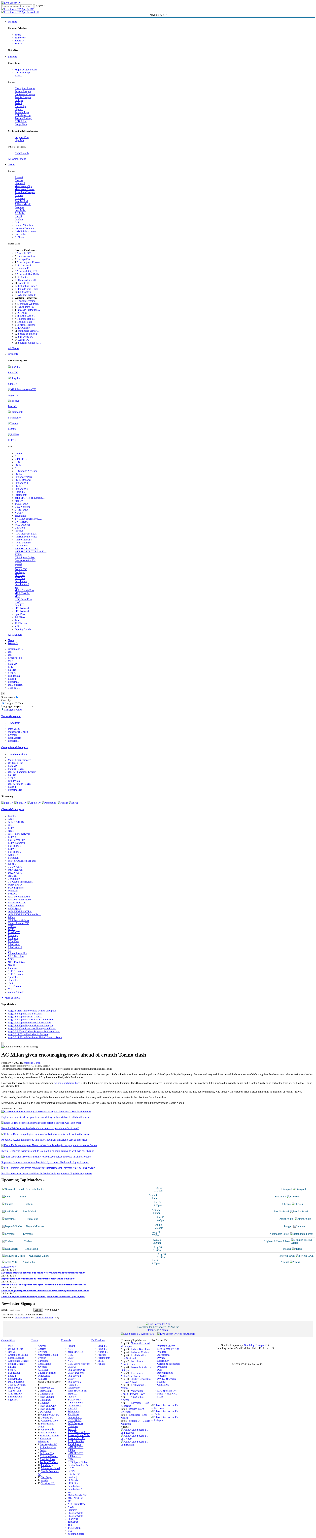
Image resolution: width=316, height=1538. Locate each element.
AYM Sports (21, 545)
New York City (48, 1405)
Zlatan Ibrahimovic (20, 1065)
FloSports (20, 575)
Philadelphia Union (28, 289)
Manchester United (25, 189)
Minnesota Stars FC (28, 330)
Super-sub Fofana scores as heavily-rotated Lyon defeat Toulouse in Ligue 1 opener (43, 1296)
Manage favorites (13, 709)
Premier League (23, 97)
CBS (17, 462)
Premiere (19, 605)
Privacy (161, 1357)
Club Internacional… (28, 256)
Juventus (19, 207)
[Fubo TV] (7, 802)
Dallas (43, 1450)
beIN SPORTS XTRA (26, 548)
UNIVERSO (21, 521)
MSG (17, 596)
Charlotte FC (23, 268)
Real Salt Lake (24, 321)
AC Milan (20, 213)
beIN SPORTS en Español (22, 860)
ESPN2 (19, 474)
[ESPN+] (74, 802)
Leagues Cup (22, 137)
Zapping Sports (23, 629)
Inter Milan (20, 210)
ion (16, 587)
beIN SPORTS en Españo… (30, 497)
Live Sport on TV (166, 1390)
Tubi (17, 620)
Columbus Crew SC (28, 286)
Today (18, 34)
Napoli (18, 216)
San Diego (46, 1477)
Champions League (25, 88)
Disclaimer (163, 1360)
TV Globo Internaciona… (28, 518)
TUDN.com (21, 623)
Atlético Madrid (23, 204)
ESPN (18, 465)
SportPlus (20, 614)
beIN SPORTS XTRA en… (75, 1455)
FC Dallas (22, 312)
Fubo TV (102, 1348)
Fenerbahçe (21, 234)
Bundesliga (20, 106)
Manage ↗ (15, 716)
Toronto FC (24, 283)
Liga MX (19, 140)
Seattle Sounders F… (29, 333)
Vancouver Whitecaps (44, 1440)
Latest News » (8, 1266)
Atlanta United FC (27, 295)
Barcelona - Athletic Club (132, 1362)
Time (20, 703)
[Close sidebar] (2, 1043)
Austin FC (23, 339)
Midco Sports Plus (24, 590)
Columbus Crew (49, 1420)
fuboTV (19, 500)
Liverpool (20, 183)
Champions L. (15, 649)
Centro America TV (25, 560)
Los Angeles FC (25, 306)
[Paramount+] (49, 802)
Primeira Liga (22, 112)
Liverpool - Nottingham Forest (132, 1374)
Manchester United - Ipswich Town (133, 1392)
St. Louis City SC (26, 315)
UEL (10, 652)
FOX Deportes (22, 524)
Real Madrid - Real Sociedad (133, 1357)
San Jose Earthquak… (28, 309)
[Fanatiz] (63, 802)
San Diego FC (25, 336)
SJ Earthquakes (48, 1447)
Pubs (159, 1369)
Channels (13, 354)
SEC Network (22, 608)
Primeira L (13, 681)
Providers (162, 1366)
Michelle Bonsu (32, 1062)
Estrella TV (21, 569)
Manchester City (23, 186)
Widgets (161, 1351)
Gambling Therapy (254, 1345)
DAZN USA (21, 509)
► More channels (10, 997)
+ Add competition (18, 754)
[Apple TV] (34, 802)
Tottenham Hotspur (25, 192)
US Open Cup (22, 72)
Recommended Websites (165, 1374)
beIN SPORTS (22, 459)
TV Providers (98, 1340)
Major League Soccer (26, 69)
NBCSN (19, 512)
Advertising (163, 1354)
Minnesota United (50, 1468)
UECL (11, 654)
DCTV (18, 566)
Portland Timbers (26, 324)
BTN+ (18, 554)
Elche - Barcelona (140, 1349)
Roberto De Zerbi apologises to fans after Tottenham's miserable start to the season (43, 1284)
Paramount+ (21, 494)
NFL (167, 1393)
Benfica (19, 219)
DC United (22, 277)
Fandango (20, 572)
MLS (10, 660)
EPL (10, 666)
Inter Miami (46, 1390)
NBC (17, 468)
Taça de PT (14, 687)
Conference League (25, 94)
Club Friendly (22, 153)
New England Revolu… (29, 262)
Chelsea (19, 180)
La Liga (19, 100)
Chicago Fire (23, 259)
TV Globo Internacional (20, 881)
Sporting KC (48, 1483)
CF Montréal (25, 292)
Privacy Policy (22, 1317)
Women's (13, 643)
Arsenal (19, 177)
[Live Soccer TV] (11, 2)
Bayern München (24, 225)
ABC (17, 456)
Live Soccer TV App (168, 1348)
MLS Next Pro (22, 593)
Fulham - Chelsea (140, 1352)
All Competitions (17, 158)
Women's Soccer (166, 1345)
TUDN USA (21, 503)
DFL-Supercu (15, 684)
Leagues (12, 56)
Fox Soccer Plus (23, 476)
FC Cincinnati (24, 265)
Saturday (19, 40)
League (9, 703)
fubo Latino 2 (22, 584)
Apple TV (20, 491)
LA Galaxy (24, 327)
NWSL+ (19, 602)
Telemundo (20, 515)
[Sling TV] (20, 802)
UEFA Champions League (22, 771)
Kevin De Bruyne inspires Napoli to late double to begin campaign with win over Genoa (45, 1290)
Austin (44, 1480)
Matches (12, 21)
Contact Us (163, 1384)
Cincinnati (45, 1399)
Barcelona (20, 198)
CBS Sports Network (26, 471)
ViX (17, 626)
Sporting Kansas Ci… (29, 342)
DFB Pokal (21, 121)
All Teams (13, 348)
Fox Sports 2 (21, 488)
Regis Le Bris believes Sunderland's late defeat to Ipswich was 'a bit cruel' (38, 1278)
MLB (160, 1396)
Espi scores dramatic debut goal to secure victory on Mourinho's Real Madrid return (43, 1272)
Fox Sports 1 (21, 482)
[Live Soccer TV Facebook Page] (136, 1432)
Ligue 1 (19, 109)
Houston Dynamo (26, 300)
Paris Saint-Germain (25, 231)
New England (47, 1396)
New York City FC (27, 271)
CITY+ (18, 563)
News (11, 640)
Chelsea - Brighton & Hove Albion (136, 1380)
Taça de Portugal (23, 118)
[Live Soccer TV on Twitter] (136, 1438)
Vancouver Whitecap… (29, 303)
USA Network (22, 506)
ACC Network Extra (25, 533)
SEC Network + (23, 611)
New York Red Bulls (28, 274)
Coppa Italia (21, 124)
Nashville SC (24, 253)
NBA (160, 1393)
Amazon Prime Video (26, 536)
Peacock (19, 530)
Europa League (23, 91)
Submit (38, 1310)
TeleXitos (20, 617)
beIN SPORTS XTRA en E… (30, 551)
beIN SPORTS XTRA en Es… (24, 914)
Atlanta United (48, 1432)
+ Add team (14, 722)
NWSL (18, 75)
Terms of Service (44, 1317)
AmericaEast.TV (23, 539)
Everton (19, 195)
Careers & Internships (168, 1363)
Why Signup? (51, 1309)
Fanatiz (18, 453)
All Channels (15, 634)
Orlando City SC (27, 280)
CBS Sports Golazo (25, 557)
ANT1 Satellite (23, 542)
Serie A (18, 103)
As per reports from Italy (66, 1083)
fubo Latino (21, 581)
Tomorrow (20, 37)
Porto (17, 222)
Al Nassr (19, 237)
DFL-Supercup (23, 115)
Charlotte (44, 1402)
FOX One (20, 578)
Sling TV (102, 1345)
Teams (11, 164)
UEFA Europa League (20, 783)
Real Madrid (21, 201)
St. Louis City (47, 1453)
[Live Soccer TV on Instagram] (136, 1444)
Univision (20, 527)
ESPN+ (19, 485)
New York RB (47, 1408)
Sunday (19, 43)
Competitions (8, 747)
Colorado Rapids (26, 318)
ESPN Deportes (23, 479)
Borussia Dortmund (25, 228)
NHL (174, 1393)
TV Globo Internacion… (75, 1416)
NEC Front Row (23, 599)
